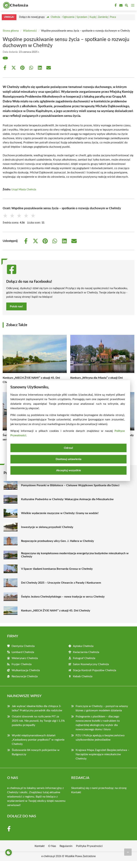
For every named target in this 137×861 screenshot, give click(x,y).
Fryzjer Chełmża (22, 664)
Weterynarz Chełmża (25, 658)
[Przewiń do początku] (128, 852)
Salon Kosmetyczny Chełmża (91, 664)
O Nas (52, 846)
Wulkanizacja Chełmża (26, 670)
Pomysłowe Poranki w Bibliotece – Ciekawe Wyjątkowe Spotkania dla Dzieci (70, 485)
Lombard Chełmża (23, 652)
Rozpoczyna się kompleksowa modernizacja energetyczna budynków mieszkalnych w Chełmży (75, 555)
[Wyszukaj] (126, 6)
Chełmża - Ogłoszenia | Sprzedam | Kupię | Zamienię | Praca (83, 17)
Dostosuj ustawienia (68, 459)
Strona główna (11, 31)
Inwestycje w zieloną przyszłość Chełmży (47, 527)
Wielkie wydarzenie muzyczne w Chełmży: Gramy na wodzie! (60, 513)
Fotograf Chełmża (84, 658)
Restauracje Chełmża (25, 676)
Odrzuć (68, 447)
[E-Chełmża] (15, 5)
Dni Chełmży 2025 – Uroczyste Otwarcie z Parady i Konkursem (61, 582)
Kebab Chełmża (82, 676)
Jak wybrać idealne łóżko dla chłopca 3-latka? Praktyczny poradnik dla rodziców (37, 708)
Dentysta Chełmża (23, 646)
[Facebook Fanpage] (115, 5)
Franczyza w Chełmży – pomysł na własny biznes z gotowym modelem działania (102, 708)
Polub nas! (16, 306)
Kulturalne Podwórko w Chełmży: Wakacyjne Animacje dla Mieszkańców (67, 499)
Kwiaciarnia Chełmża (86, 652)
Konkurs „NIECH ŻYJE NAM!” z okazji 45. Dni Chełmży (55, 610)
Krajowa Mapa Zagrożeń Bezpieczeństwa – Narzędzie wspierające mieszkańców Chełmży (102, 754)
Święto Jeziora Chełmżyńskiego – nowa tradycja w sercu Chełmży (63, 596)
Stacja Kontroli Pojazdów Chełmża (94, 670)
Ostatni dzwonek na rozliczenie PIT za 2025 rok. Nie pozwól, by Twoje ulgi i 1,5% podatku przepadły (38, 721)
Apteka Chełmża (83, 646)
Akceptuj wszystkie (68, 470)
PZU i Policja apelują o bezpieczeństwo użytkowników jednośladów (100, 737)
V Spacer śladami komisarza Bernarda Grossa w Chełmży (57, 568)
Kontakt (76, 792)
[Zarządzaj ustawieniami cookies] (8, 852)
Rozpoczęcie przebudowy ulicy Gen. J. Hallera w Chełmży (57, 541)
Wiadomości (30, 31)
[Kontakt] (120, 5)
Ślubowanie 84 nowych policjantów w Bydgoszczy (36, 752)
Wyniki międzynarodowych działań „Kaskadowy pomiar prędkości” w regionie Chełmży (38, 739)
